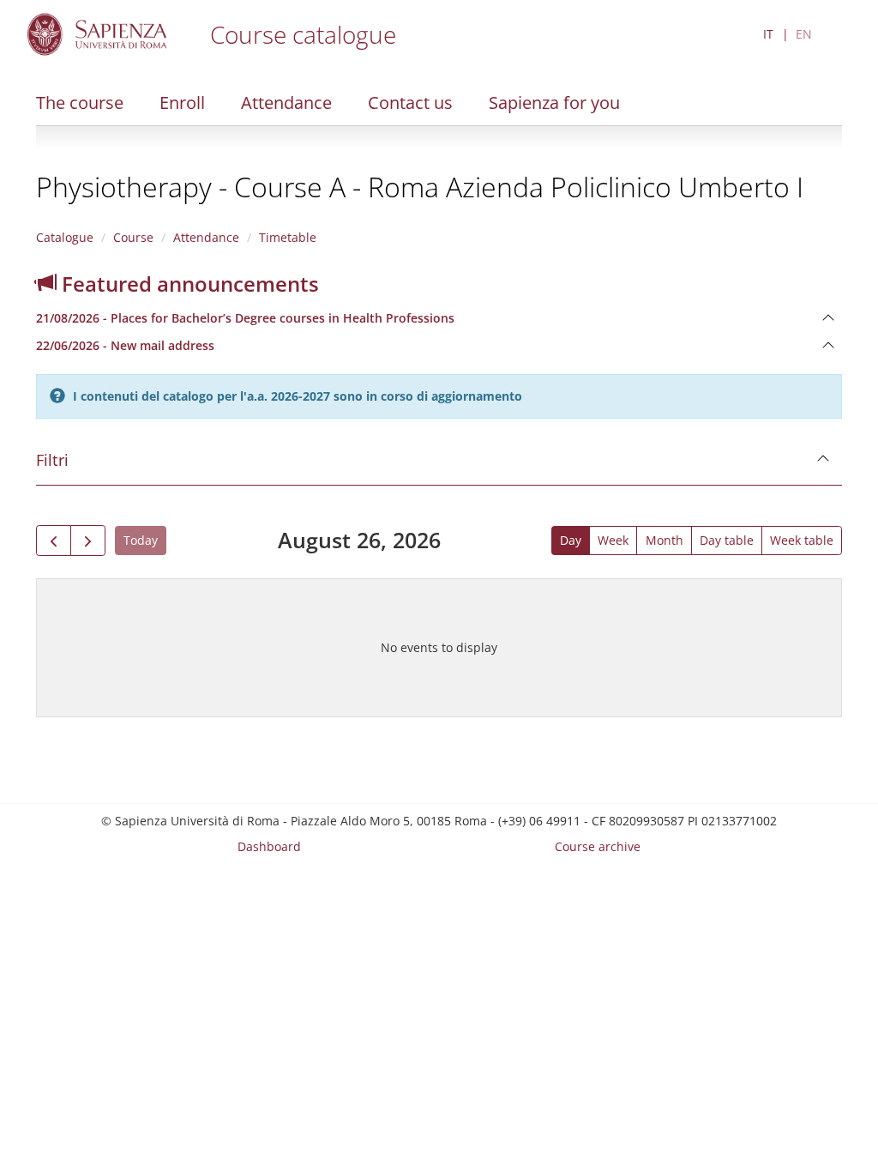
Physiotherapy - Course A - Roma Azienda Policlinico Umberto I (419, 186)
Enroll (182, 102)
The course (79, 102)
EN (804, 34)
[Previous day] (53, 540)
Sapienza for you (554, 102)
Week (613, 540)
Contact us (410, 102)
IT (768, 34)
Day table (727, 540)
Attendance (286, 102)
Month (664, 540)
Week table (801, 540)
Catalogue (64, 237)
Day (570, 540)
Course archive (597, 846)
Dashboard (269, 846)
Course (133, 237)
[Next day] (87, 540)
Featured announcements (188, 283)
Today (140, 540)
